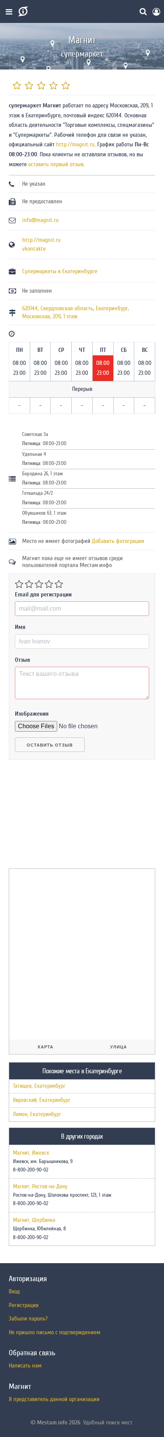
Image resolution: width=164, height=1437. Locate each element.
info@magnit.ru (40, 220)
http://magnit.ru (75, 144)
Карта (45, 1047)
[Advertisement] (66, 817)
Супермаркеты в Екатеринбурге (59, 271)
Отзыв (22, 659)
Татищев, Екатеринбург (39, 1086)
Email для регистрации (43, 594)
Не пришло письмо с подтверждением (54, 1332)
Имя (20, 627)
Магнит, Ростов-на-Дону (40, 1187)
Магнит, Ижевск (31, 1153)
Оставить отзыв (50, 745)
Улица (118, 1047)
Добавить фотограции (118, 541)
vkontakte (34, 248)
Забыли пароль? (28, 1318)
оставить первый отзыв (56, 164)
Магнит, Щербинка (34, 1220)
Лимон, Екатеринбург (37, 1114)
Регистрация (24, 1305)
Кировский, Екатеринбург (41, 1100)
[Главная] (22, 11)
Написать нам (25, 1365)
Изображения (32, 713)
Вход (14, 1291)
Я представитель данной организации (54, 1399)
